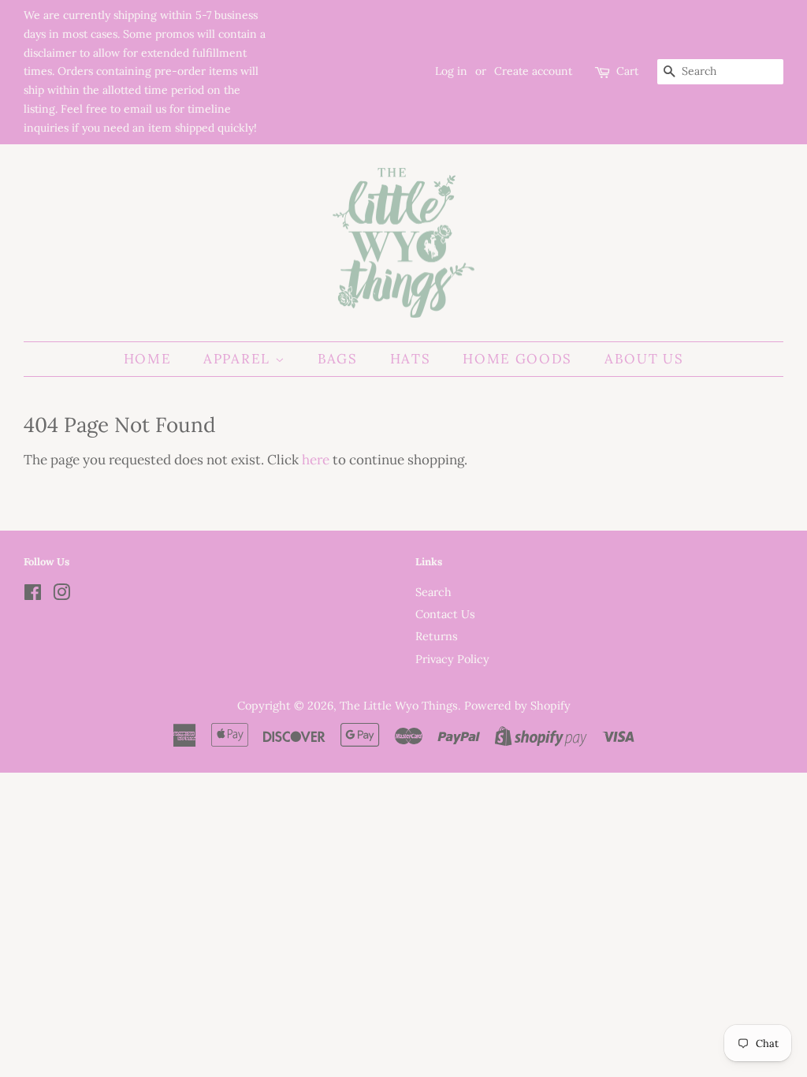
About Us (644, 358)
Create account (533, 71)
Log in (451, 71)
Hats (410, 358)
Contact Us (445, 613)
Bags (338, 358)
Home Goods (517, 358)
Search (433, 591)
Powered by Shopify (517, 705)
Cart (627, 71)
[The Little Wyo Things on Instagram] (61, 594)
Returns (436, 635)
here (315, 459)
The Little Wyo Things (399, 705)
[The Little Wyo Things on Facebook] (33, 594)
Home (148, 358)
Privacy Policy (452, 658)
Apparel (239, 358)
